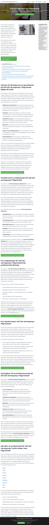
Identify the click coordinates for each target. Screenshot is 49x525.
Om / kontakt (39, 1)
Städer (32, 1)
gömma (14, 64)
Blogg (44, 1)
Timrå (3, 485)
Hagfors (4, 477)
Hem (29, 1)
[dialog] (24, 521)
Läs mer (34, 520)
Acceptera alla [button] (21, 522)
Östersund (4, 480)
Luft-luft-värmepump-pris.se (9, 1)
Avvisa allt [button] (28, 522)
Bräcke (4, 468)
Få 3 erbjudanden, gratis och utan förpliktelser (24, 14)
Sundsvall (4, 482)
